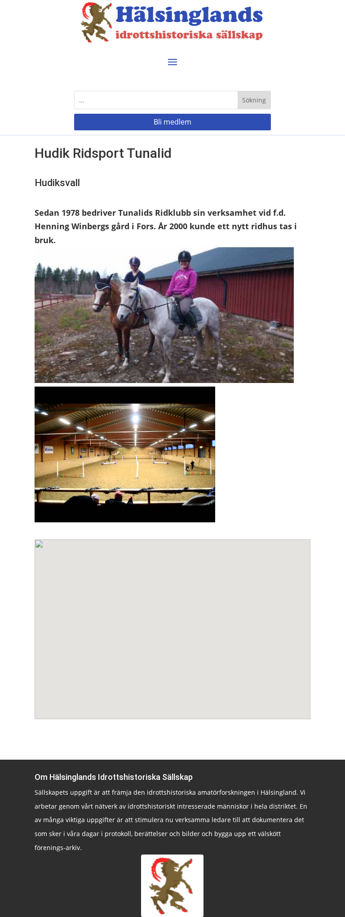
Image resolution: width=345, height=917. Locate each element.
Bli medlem (172, 122)
